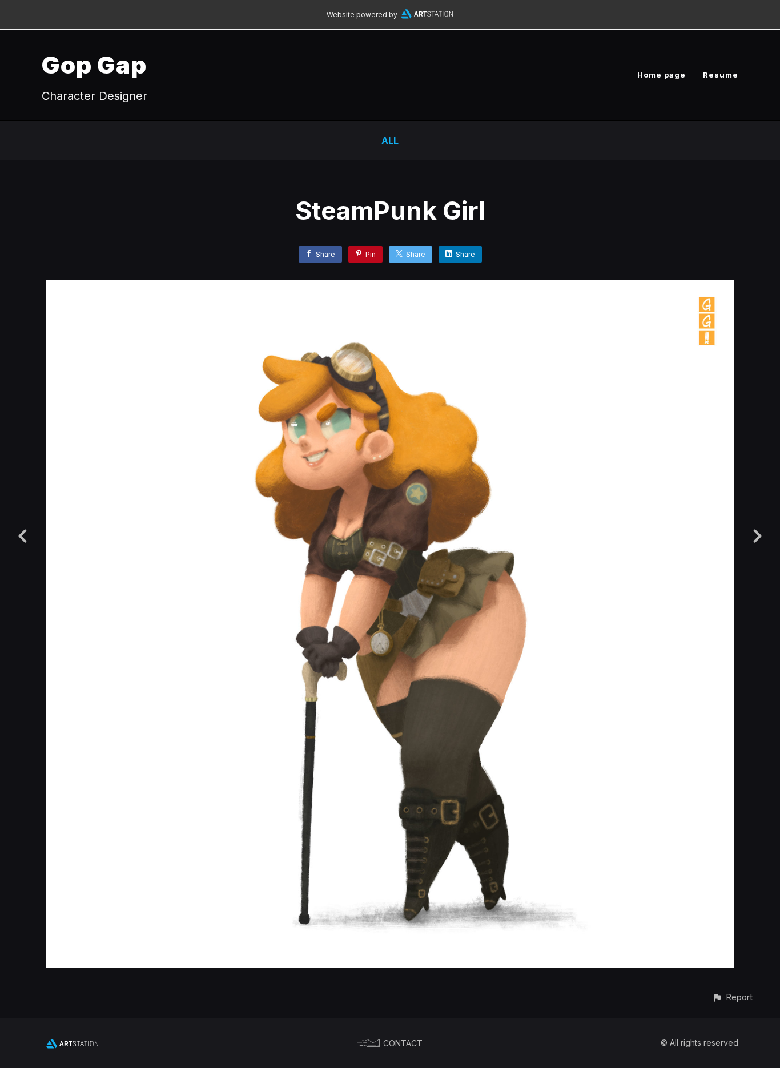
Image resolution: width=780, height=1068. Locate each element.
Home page (661, 74)
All (390, 140)
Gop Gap (94, 64)
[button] (732, 997)
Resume (720, 74)
